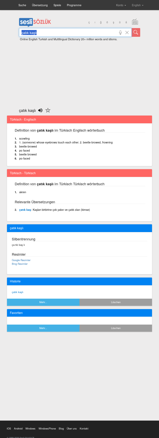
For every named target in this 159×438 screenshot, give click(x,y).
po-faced (24, 158)
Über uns (72, 428)
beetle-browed (28, 146)
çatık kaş (25, 210)
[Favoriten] (47, 112)
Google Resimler (21, 260)
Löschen (116, 302)
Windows (30, 428)
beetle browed (28, 154)
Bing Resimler (20, 264)
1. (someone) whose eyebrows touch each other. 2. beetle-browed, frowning (66, 142)
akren (22, 192)
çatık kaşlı (17, 292)
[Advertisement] (79, 72)
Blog (61, 428)
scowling (24, 138)
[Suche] (136, 32)
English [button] (137, 5)
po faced (24, 150)
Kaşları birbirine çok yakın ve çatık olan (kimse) (61, 210)
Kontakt (84, 428)
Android (18, 428)
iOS (9, 428)
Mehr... (43, 302)
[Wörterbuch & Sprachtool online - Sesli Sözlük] (35, 26)
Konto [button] (120, 5)
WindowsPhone (47, 428)
